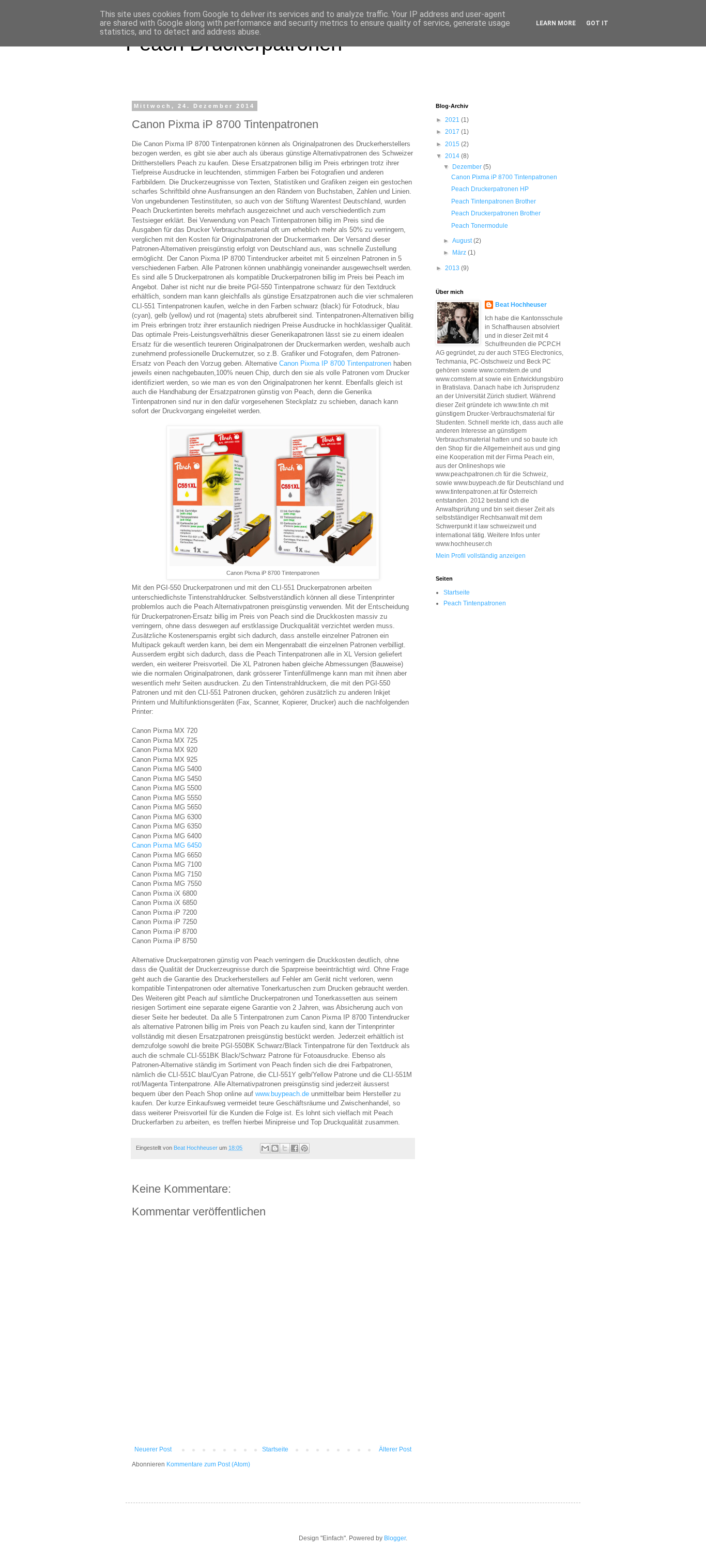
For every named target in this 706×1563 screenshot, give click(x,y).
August (462, 240)
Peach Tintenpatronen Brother (493, 201)
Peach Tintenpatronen (474, 603)
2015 (453, 144)
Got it (597, 23)
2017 (453, 131)
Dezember (467, 166)
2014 (453, 156)
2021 (453, 119)
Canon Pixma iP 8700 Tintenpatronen (504, 177)
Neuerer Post (153, 1449)
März (460, 252)
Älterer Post (395, 1449)
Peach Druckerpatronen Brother (496, 213)
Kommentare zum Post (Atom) (208, 1464)
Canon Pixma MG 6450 (167, 845)
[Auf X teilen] (285, 1148)
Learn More (556, 23)
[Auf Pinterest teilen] (304, 1148)
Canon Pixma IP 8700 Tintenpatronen (335, 363)
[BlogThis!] (275, 1148)
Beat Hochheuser (521, 304)
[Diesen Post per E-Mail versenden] (265, 1148)
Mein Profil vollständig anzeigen (481, 555)
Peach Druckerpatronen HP (490, 189)
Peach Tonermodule (479, 225)
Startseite (275, 1449)
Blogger (395, 1538)
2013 (453, 268)
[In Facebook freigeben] (294, 1148)
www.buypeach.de (282, 1094)
